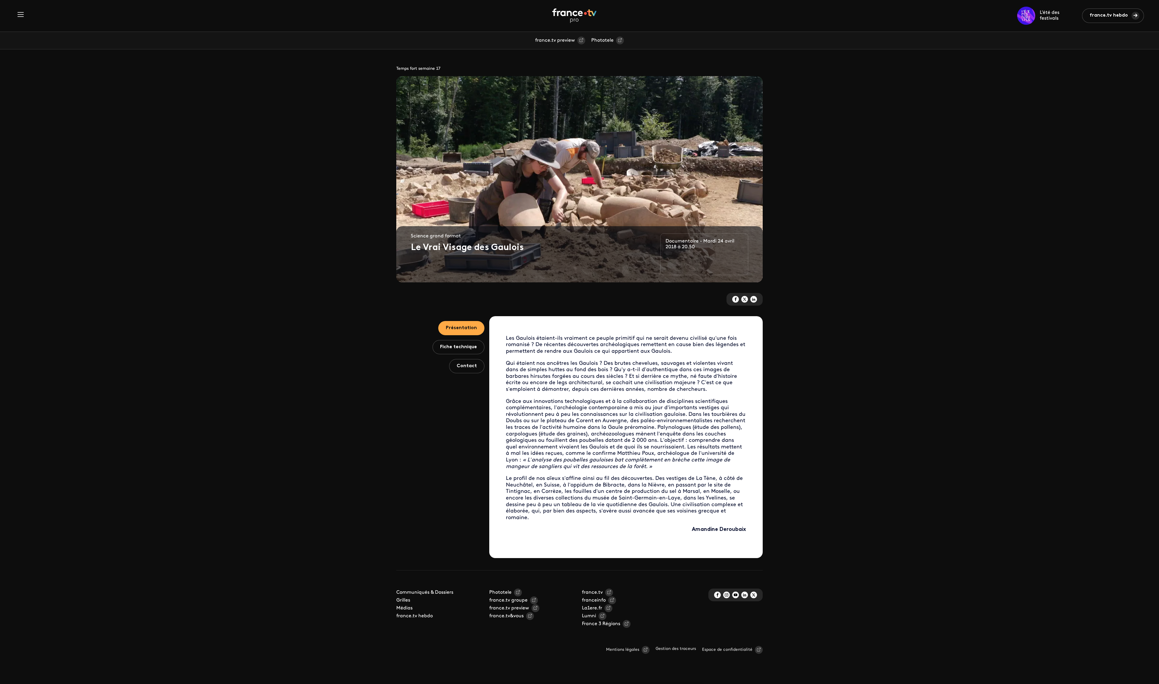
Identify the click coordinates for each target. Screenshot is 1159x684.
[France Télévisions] (574, 15)
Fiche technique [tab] (458, 347)
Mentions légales (622, 649)
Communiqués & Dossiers (424, 592)
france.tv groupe (508, 600)
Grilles (403, 600)
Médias (404, 608)
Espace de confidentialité (727, 649)
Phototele (602, 40)
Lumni (589, 616)
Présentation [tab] (461, 328)
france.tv (592, 592)
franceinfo (594, 600)
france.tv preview (555, 40)
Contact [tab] (467, 366)
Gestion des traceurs (676, 649)
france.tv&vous (506, 616)
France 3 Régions (601, 623)
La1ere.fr (592, 608)
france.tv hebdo (1109, 15)
